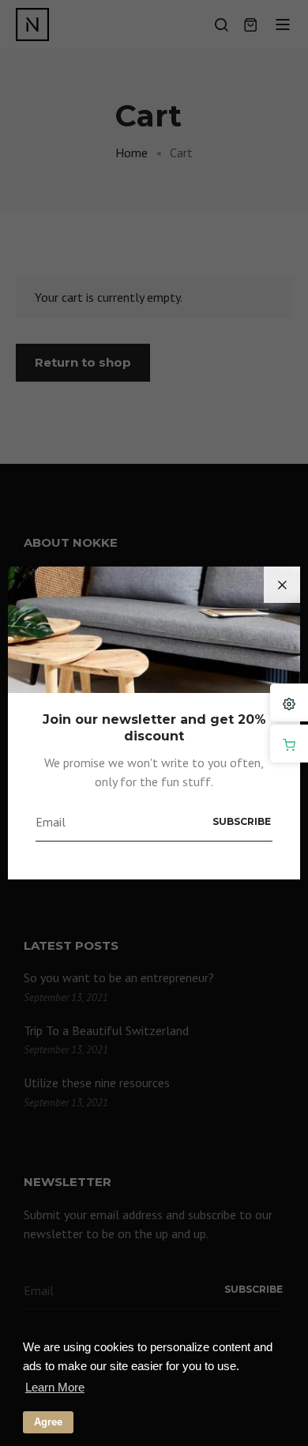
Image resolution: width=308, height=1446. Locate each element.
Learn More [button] (55, 1387)
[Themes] (289, 702)
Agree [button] (48, 1422)
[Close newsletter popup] (282, 585)
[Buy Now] (289, 744)
